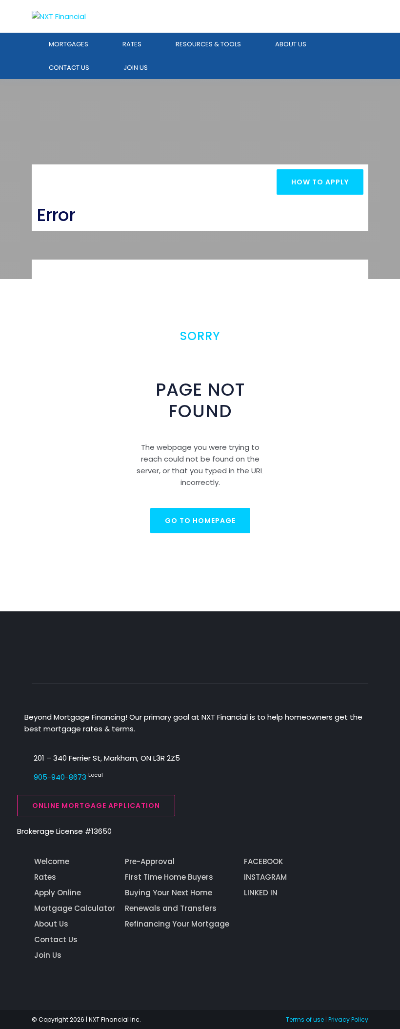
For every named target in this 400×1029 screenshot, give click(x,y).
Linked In (261, 893)
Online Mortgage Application (96, 805)
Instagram (265, 877)
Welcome (51, 861)
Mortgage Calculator (74, 908)
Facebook (263, 861)
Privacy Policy (348, 1019)
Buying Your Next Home (168, 893)
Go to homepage (200, 520)
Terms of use (305, 1019)
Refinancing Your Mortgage (177, 924)
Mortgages (68, 44)
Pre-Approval (150, 861)
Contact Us (56, 939)
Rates (131, 44)
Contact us (69, 67)
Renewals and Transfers (171, 908)
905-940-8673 (60, 777)
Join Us (135, 67)
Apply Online (57, 893)
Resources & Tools (208, 44)
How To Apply (320, 182)
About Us (290, 44)
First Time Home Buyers (169, 877)
